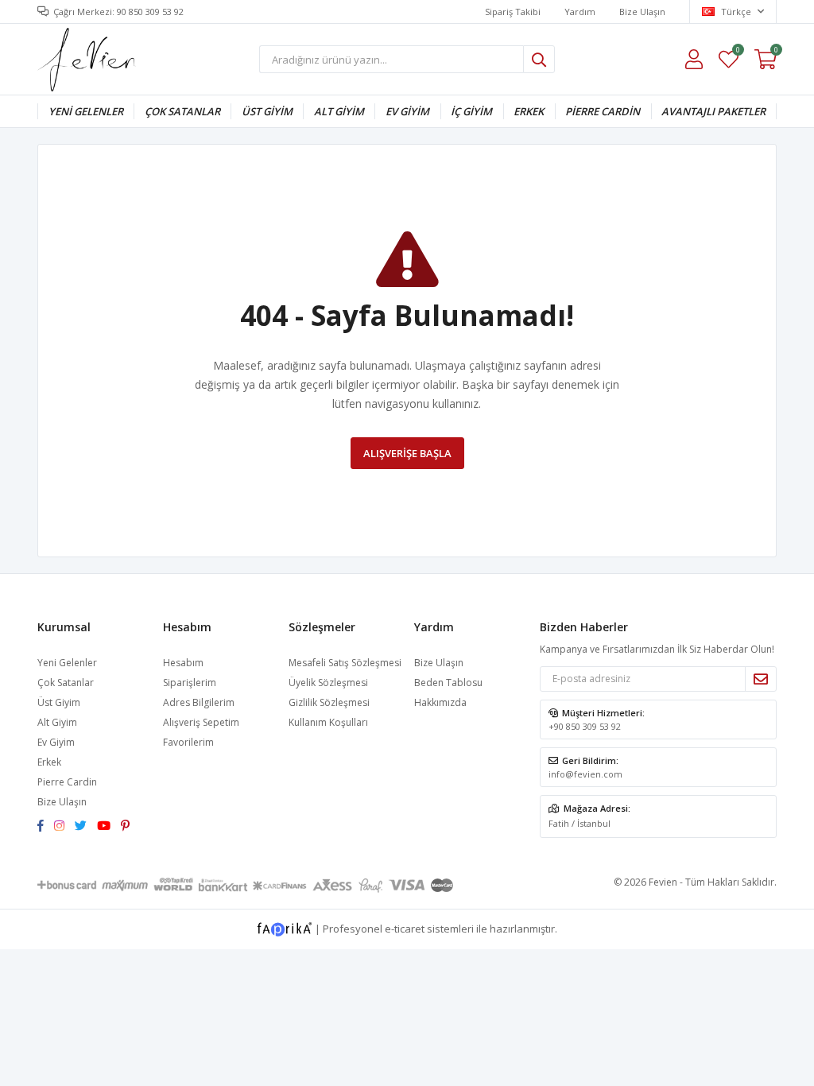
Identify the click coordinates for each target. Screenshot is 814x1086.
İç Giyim (471, 111)
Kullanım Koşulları (328, 722)
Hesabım (183, 662)
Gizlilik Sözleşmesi (329, 702)
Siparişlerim (189, 682)
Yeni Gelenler (85, 111)
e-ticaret (404, 928)
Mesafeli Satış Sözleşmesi (345, 662)
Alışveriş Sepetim (201, 722)
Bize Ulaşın (642, 11)
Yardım (579, 11)
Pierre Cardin (602, 111)
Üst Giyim (267, 111)
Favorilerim (737, 52)
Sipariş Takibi (513, 11)
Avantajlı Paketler (713, 111)
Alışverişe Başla (407, 453)
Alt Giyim (339, 111)
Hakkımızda (440, 702)
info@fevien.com (585, 774)
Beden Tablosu (448, 682)
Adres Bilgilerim (199, 702)
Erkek (529, 111)
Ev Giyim (407, 111)
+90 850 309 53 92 (584, 726)
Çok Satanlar (182, 111)
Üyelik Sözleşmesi (328, 682)
